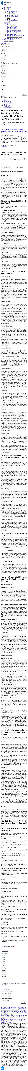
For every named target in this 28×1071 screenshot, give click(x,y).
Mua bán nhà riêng (15, 1015)
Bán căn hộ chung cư (12, 11)
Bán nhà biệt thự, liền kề (12, 16)
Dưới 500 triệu (5, 951)
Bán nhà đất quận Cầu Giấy (17, 1007)
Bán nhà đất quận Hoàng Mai (20, 1010)
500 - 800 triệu (5, 953)
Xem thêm (23, 1003)
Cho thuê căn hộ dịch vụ (12, 26)
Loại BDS (3, 53)
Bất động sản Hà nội (5, 1007)
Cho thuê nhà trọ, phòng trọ (13, 33)
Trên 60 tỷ (4, 976)
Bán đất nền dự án (11, 19)
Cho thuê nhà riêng (11, 27)
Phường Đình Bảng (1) (6, 996)
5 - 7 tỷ (3, 963)
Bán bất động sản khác (12, 20)
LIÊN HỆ (6, 41)
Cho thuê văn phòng (11, 34)
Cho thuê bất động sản (6, 1019)
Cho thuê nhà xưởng (13, 1021)
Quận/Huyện (4, 49)
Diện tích (3, 60)
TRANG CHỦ (7, 7)
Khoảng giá (3, 55)
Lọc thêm (3, 62)
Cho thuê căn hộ (10, 24)
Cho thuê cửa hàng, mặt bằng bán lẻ (15, 35)
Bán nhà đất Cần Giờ (14, 1012)
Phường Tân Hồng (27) (7, 991)
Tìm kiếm (25, 94)
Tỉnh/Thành (3, 45)
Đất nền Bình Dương (16, 1016)
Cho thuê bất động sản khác (13, 38)
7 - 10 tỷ (3, 965)
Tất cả (2, 66)
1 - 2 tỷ (3, 957)
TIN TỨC (6, 39)
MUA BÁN (6, 8)
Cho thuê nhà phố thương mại (14, 30)
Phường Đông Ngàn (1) (7, 998)
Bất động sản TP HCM (6, 1011)
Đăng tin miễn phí (5, 4)
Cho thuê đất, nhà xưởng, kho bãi (14, 37)
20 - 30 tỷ (4, 970)
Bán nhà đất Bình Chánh (18, 1011)
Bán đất (8, 18)
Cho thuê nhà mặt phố (12, 28)
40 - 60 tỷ (4, 974)
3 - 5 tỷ (3, 961)
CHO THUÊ (7, 22)
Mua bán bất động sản (6, 1015)
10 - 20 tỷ (4, 967)
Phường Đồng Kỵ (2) (6, 993)
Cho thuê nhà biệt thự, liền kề (14, 31)
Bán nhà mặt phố (11, 14)
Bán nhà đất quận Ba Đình (18, 1008)
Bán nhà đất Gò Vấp (7, 1014)
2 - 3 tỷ (3, 959)
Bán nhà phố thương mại (12, 15)
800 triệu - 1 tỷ (5, 955)
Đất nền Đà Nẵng (6, 1016)
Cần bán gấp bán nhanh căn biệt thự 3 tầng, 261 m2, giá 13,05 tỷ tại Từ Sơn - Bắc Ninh (14, 131)
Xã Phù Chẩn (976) (6, 989)
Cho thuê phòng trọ (7, 1022)
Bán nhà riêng (10, 12)
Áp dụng (3, 58)
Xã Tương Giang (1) (6, 1000)
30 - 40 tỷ (4, 972)
